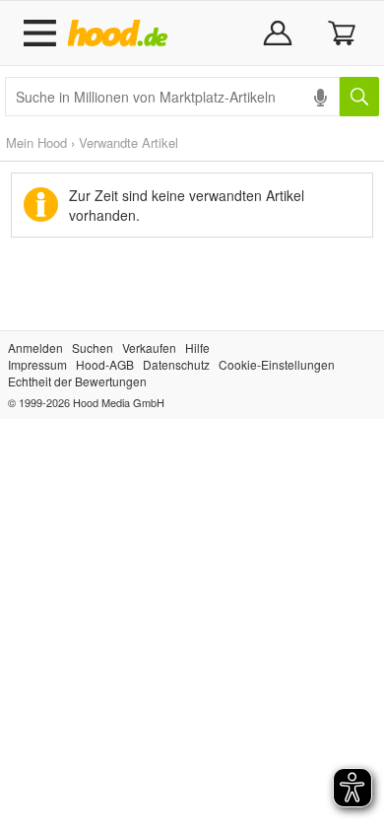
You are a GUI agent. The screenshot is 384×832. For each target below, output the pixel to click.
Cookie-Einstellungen (277, 364)
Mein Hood (36, 142)
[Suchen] (359, 96)
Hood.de (121, 33)
